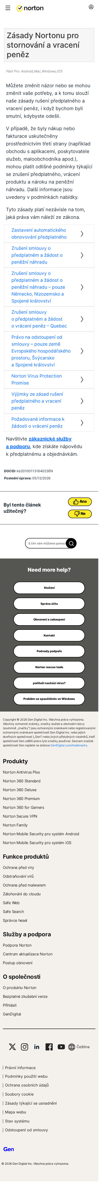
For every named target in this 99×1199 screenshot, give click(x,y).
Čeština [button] (83, 1047)
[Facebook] (49, 1046)
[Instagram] (24, 1046)
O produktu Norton (19, 987)
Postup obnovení (17, 962)
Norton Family (15, 825)
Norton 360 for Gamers (23, 807)
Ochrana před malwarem (24, 885)
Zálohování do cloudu (22, 894)
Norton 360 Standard (21, 781)
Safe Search (13, 911)
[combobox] (49, 543)
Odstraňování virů (18, 876)
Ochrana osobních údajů (27, 1085)
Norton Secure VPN (20, 816)
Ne (83, 513)
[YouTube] (61, 1047)
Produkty (15, 761)
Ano (83, 501)
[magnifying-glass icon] (71, 543)
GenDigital (12, 1014)
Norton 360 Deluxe (19, 789)
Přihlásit (9, 1005)
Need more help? (49, 570)
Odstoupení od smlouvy (26, 1129)
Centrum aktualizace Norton (27, 954)
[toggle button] (7, 8)
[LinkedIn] (37, 1047)
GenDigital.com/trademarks (69, 745)
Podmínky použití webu (26, 1076)
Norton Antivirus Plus (21, 772)
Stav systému (17, 1121)
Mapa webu (15, 1112)
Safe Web (11, 902)
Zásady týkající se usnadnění (31, 1103)
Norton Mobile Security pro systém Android (41, 833)
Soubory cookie (19, 1094)
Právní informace (20, 1067)
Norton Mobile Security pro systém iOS (37, 842)
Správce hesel (15, 920)
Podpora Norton (17, 945)
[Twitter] (12, 1047)
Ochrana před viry (18, 867)
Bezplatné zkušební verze (25, 996)
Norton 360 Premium (21, 798)
